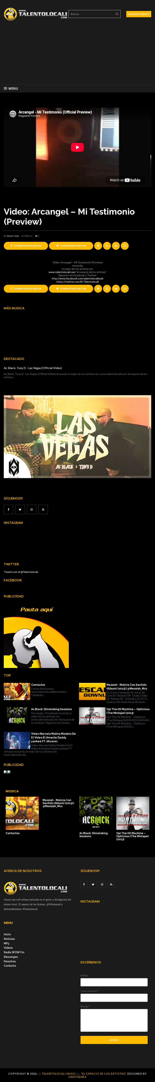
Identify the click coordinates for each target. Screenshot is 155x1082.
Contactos (38, 684)
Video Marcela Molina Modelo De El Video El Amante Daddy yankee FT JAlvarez (53, 737)
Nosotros (10, 961)
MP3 (6, 943)
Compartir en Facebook (27, 246)
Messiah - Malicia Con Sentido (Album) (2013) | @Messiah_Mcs (126, 686)
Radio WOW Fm (14, 952)
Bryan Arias (13, 236)
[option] (22, 816)
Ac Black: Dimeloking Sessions (51, 709)
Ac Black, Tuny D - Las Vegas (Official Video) (33, 368)
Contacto (10, 965)
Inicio (7, 934)
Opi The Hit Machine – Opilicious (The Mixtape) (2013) (128, 711)
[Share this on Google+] (98, 246)
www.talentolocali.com (62, 272)
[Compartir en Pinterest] (125, 246)
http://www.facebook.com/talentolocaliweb (77, 278)
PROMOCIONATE (139, 14)
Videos (8, 947)
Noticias (9, 938)
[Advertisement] (77, 56)
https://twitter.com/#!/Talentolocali (78, 281)
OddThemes (77, 1076)
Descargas (11, 956)
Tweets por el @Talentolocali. (21, 571)
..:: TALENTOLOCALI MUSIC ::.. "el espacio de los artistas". (82, 1073)
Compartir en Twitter (73, 246)
